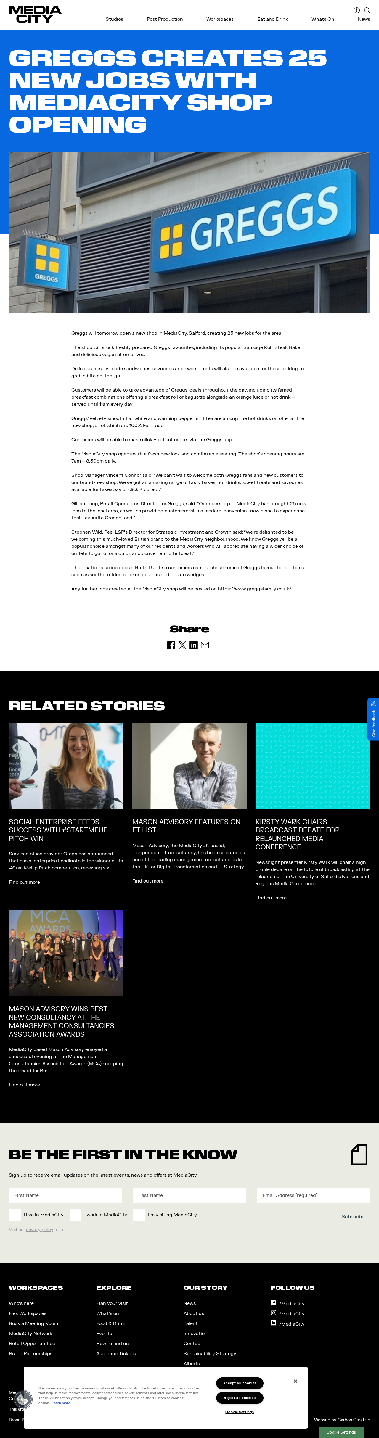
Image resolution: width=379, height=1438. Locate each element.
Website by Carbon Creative (342, 1420)
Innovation (196, 1333)
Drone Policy (21, 1420)
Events (104, 1333)
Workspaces (220, 19)
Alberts (192, 1364)
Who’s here (21, 1303)
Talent (191, 1323)
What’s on (107, 1313)
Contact (193, 1344)
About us (194, 1313)
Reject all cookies (240, 1398)
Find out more (24, 882)
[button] (22, 1399)
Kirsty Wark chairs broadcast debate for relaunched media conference (298, 835)
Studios (114, 19)
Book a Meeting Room (33, 1323)
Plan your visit (112, 1303)
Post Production (165, 19)
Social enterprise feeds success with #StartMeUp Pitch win (58, 830)
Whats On (322, 19)
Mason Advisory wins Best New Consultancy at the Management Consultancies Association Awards (61, 1022)
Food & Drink (110, 1323)
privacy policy (39, 1229)
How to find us (112, 1344)
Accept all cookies (239, 1383)
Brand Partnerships (30, 1354)
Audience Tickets (116, 1354)
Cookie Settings (341, 1432)
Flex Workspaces (27, 1313)
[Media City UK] (35, 14)
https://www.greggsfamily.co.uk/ (254, 589)
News (364, 19)
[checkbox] (152, 1215)
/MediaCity (292, 1304)
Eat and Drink (272, 19)
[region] (166, 1398)
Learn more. (61, 1403)
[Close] (295, 1381)
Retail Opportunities (32, 1344)
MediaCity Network (30, 1333)
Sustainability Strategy (210, 1354)
